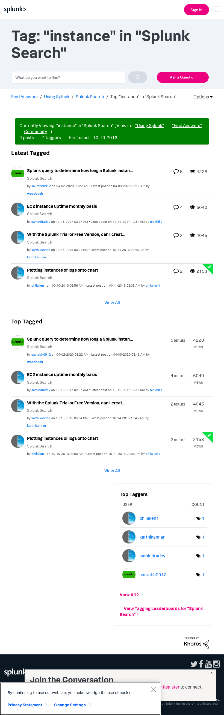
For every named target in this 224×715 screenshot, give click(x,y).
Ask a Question (183, 77)
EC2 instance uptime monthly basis (62, 206)
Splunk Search (90, 96)
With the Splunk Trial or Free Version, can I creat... (76, 234)
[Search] (137, 77)
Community (35, 131)
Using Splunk (56, 96)
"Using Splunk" (149, 125)
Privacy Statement (25, 704)
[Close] (153, 689)
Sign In (196, 9)
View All (112, 302)
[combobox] (79, 77)
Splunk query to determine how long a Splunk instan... (80, 170)
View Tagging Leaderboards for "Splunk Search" (161, 611)
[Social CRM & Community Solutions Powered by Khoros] (196, 642)
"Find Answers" (187, 125)
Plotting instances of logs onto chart (62, 270)
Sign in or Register (161, 687)
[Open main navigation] (216, 9)
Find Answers (24, 96)
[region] (80, 698)
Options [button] (199, 97)
